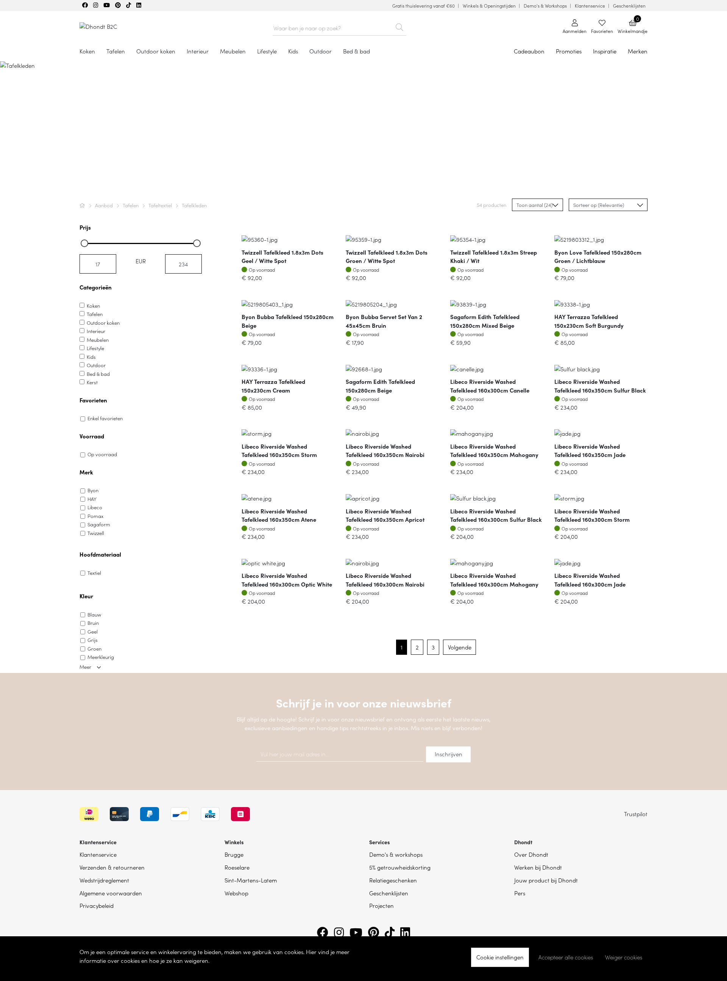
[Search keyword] (399, 25)
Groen (94, 648)
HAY (92, 498)
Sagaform (98, 524)
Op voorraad (102, 454)
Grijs (92, 639)
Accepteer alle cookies (565, 957)
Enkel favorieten (105, 418)
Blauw (94, 614)
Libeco (94, 507)
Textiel (94, 572)
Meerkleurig (100, 656)
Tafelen (131, 205)
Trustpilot (635, 814)
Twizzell (95, 533)
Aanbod (104, 205)
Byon (92, 490)
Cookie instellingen (500, 957)
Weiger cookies (623, 957)
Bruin (93, 622)
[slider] (84, 243)
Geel (92, 631)
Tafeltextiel (160, 205)
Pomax (95, 515)
